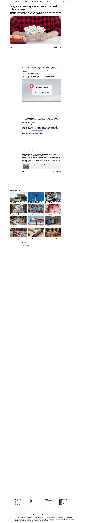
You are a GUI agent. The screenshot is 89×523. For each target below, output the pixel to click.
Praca (40, 1)
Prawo (32, 1)
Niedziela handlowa (17, 502)
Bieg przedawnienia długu (27, 153)
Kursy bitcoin (31, 504)
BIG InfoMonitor (33, 124)
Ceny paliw (16, 503)
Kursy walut (46, 504)
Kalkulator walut (47, 505)
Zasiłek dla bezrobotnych (18, 504)
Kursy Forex (31, 503)
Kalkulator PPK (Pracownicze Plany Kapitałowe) (51, 507)
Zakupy (44, 1)
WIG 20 (31, 500)
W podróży (36, 1)
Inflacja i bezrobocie (47, 502)
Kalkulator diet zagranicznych (48, 500)
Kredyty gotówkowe (61, 501)
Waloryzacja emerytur (18, 501)
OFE (30, 505)
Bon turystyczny (32, 506)
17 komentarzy (54, 47)
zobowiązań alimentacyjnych (37, 129)
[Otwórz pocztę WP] (63, 1)
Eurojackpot (16, 500)
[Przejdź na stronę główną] (16, 2)
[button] (66, 1)
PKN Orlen (16, 505)
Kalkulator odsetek (47, 501)
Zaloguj (70, 1)
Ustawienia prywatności (58, 514)
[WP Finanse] (21, 1)
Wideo (48, 1)
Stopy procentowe (47, 503)
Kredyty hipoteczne (61, 503)
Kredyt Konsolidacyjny (62, 505)
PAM (13, 46)
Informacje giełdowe (32, 502)
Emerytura (27, 1)
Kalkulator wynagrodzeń (48, 506)
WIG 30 (31, 501)
